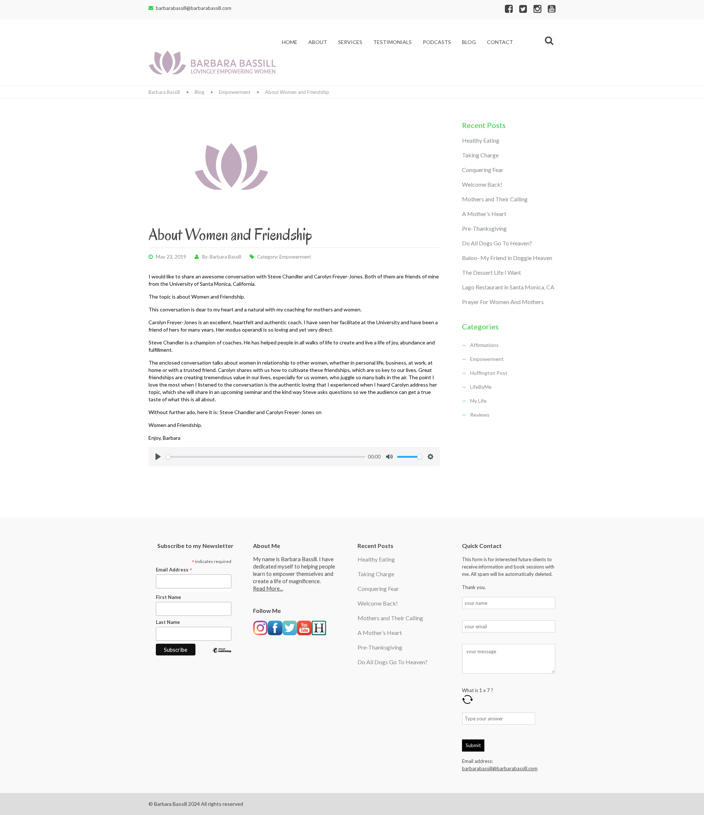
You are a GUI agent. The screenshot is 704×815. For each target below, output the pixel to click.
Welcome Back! (482, 184)
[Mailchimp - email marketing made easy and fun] (222, 656)
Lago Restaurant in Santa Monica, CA (508, 287)
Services (350, 42)
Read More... (268, 588)
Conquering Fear (482, 169)
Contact (500, 42)
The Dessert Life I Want (491, 272)
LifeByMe (481, 387)
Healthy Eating (480, 140)
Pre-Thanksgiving (484, 228)
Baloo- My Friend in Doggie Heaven (507, 257)
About (317, 42)
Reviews (479, 415)
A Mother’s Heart (484, 213)
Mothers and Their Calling (495, 198)
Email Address (174, 569)
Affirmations (484, 345)
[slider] (265, 456)
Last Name (168, 622)
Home (289, 42)
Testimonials (392, 42)
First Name (168, 597)
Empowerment (295, 257)
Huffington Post (488, 373)
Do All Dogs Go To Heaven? (497, 243)
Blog (469, 42)
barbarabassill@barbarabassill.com (193, 8)
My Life (478, 401)
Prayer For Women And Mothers (503, 301)
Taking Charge (480, 154)
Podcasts (437, 42)
